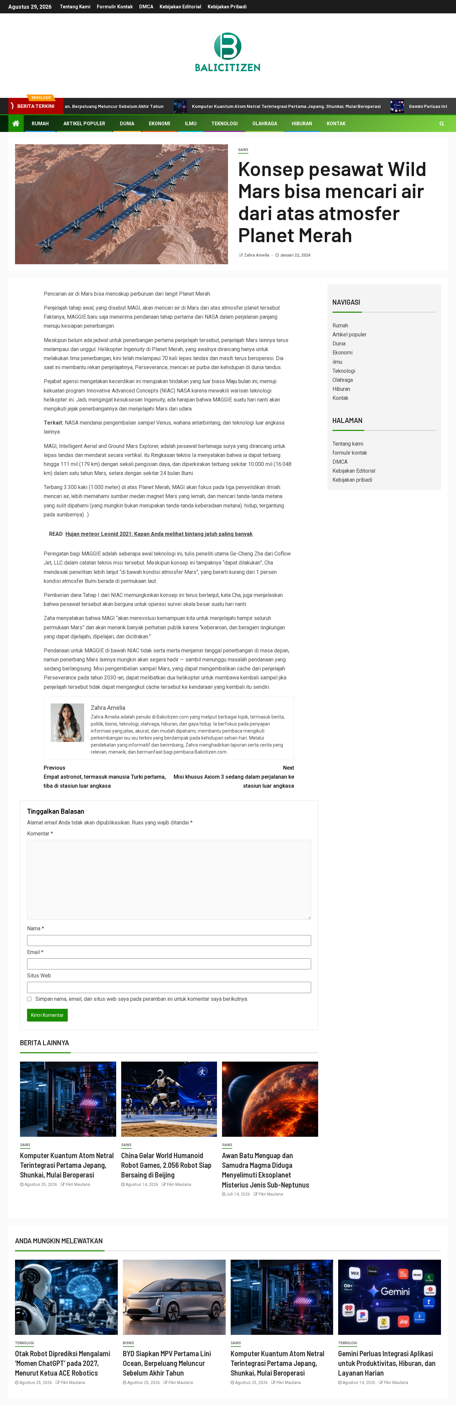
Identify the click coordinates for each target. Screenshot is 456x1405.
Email (35, 952)
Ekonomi (159, 123)
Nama (35, 928)
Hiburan (302, 123)
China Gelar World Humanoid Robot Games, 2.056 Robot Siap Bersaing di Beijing (166, 1165)
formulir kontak (115, 6)
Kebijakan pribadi (227, 6)
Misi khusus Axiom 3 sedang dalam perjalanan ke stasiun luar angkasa (234, 777)
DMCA (146, 6)
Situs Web (39, 975)
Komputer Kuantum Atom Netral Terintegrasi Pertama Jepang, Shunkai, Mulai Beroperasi (245, 106)
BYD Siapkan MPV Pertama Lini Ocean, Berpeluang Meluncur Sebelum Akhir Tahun (167, 1363)
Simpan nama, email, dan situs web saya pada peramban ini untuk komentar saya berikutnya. (141, 999)
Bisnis (128, 1343)
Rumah (40, 123)
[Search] (442, 123)
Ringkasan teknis (171, 455)
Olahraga (264, 123)
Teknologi (224, 123)
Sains (243, 150)
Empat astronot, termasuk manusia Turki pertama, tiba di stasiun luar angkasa (105, 777)
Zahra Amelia (257, 255)
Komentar (40, 833)
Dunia (127, 123)
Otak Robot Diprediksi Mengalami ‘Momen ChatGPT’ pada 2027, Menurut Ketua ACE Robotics (62, 1363)
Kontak (336, 123)
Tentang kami (75, 6)
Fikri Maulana (78, 1184)
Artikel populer (84, 123)
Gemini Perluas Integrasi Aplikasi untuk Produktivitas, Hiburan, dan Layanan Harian (387, 1363)
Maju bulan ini (241, 381)
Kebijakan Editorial (180, 6)
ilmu (191, 123)
